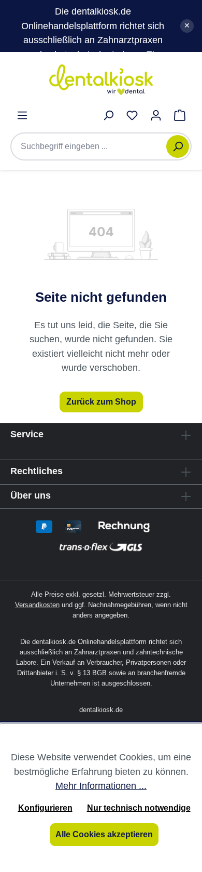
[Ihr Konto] (156, 115)
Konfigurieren (45, 807)
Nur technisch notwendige (139, 807)
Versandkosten (37, 605)
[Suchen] (177, 146)
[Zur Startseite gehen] (101, 79)
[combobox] (94, 146)
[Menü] (22, 115)
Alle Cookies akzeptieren (104, 834)
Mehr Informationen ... (101, 785)
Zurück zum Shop (101, 401)
